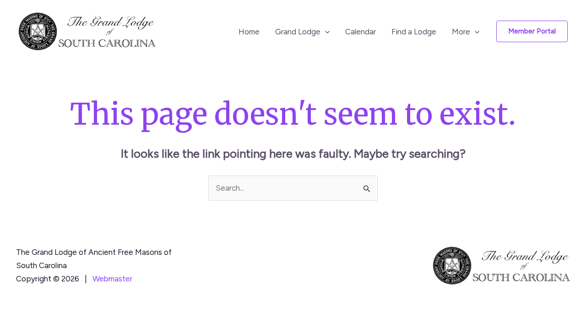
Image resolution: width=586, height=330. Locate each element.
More (461, 31)
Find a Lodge (413, 31)
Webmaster (112, 278)
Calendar (360, 31)
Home (249, 31)
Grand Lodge (297, 31)
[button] (325, 32)
